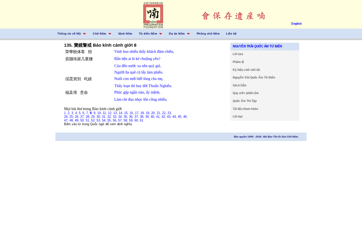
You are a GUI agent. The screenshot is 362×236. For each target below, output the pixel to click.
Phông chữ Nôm (208, 33)
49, (77, 120)
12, (110, 113)
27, (83, 116)
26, (77, 116)
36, (131, 116)
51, (88, 120)
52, (94, 120)
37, (137, 116)
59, (131, 120)
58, (126, 120)
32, (110, 116)
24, (66, 116)
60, (137, 120)
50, (83, 120)
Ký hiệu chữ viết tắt (246, 70)
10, (100, 113)
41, (159, 116)
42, (164, 116)
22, (164, 113)
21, (159, 113)
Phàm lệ (238, 62)
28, (88, 116)
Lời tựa (238, 54)
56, (115, 120)
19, (148, 113)
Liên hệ (231, 33)
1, (66, 113)
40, (153, 116)
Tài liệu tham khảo (245, 109)
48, (72, 120)
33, (115, 116)
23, (169, 113)
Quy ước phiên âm (246, 93)
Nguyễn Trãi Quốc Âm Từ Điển (254, 77)
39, (148, 116)
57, (121, 120)
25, (72, 116)
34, (121, 116)
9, (95, 113)
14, (121, 113)
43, (169, 116)
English (296, 23)
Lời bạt (238, 116)
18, (143, 113)
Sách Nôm (125, 33)
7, (88, 113)
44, (175, 116)
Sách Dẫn (239, 85)
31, (104, 116)
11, (105, 113)
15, (127, 113)
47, (66, 120)
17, (137, 113)
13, (116, 113)
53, (99, 120)
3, (73, 113)
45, (180, 116)
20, (154, 113)
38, (142, 116)
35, (126, 116)
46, (185, 116)
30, (99, 116)
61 (141, 120)
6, (84, 113)
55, (110, 120)
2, (69, 113)
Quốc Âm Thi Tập (245, 101)
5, (80, 113)
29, (94, 116)
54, (104, 120)
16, (132, 113)
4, (77, 113)
